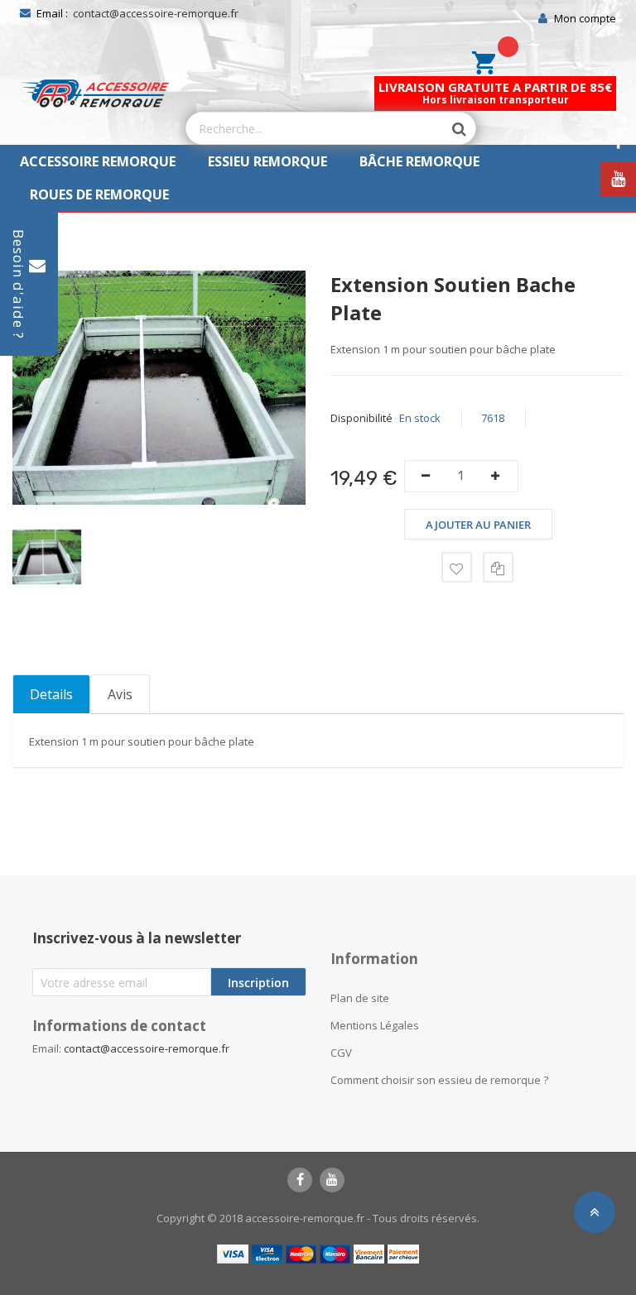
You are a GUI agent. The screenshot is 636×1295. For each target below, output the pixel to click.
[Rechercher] (450, 129)
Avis (120, 694)
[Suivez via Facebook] (618, 142)
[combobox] (314, 128)
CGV (341, 1052)
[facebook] (299, 1180)
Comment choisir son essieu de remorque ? (439, 1079)
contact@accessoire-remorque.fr (155, 13)
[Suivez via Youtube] (618, 179)
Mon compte (585, 18)
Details (51, 694)
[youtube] (332, 1180)
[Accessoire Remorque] (94, 93)
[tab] (51, 694)
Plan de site (359, 997)
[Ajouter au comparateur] (498, 567)
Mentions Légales (374, 1025)
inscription (258, 982)
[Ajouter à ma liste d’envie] (456, 567)
